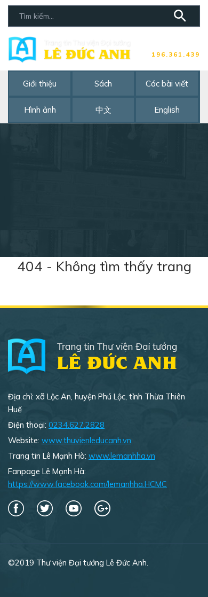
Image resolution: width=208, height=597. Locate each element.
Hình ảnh (40, 110)
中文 (103, 110)
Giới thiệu (40, 83)
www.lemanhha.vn (122, 456)
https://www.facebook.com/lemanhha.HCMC (87, 484)
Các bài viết (167, 83)
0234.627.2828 (77, 425)
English (167, 110)
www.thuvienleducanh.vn (86, 440)
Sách (103, 83)
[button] (181, 17)
